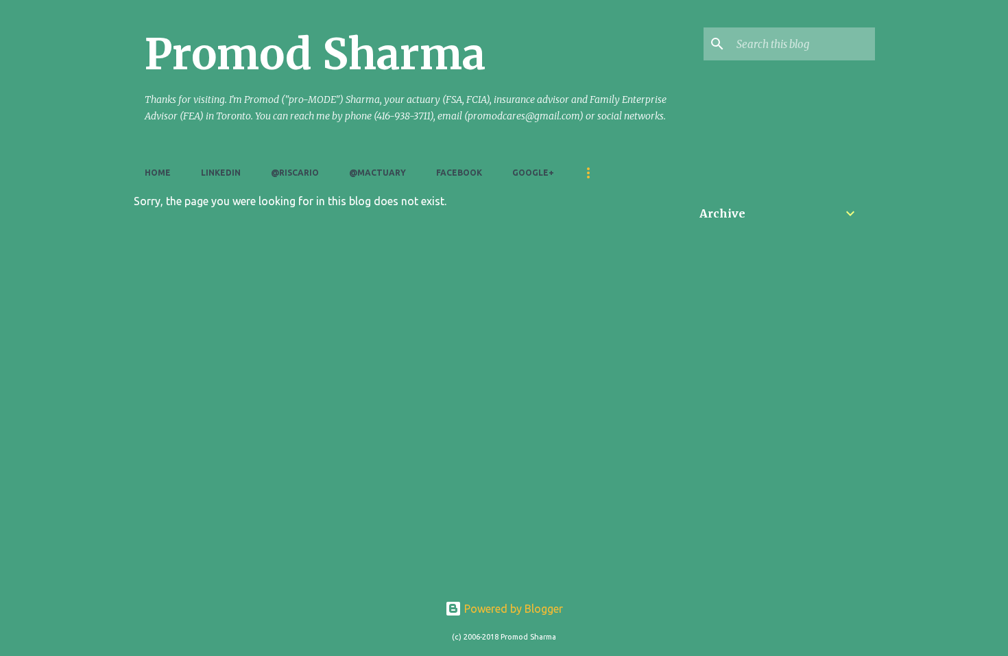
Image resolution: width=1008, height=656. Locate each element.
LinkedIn (221, 172)
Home (158, 172)
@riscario (295, 172)
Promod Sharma (315, 54)
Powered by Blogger (512, 608)
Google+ (533, 172)
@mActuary (377, 172)
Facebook (459, 172)
